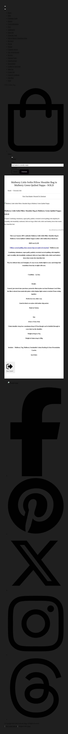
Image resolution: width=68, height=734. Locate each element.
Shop (9, 15)
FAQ (9, 27)
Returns (10, 21)
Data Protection (12, 61)
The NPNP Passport (13, 52)
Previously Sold (17, 190)
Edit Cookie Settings (11, 726)
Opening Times (12, 58)
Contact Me (11, 72)
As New (37, 274)
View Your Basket (27, 196)
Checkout (24, 171)
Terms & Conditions (13, 75)
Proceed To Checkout (40, 196)
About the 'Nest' (12, 35)
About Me (11, 32)
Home (9, 13)
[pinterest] (36, 534)
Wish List (10, 69)
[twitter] (36, 590)
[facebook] (36, 475)
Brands (9, 190)
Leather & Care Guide (14, 66)
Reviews (10, 55)
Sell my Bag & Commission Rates (17, 38)
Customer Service (13, 49)
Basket (15, 171)
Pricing (10, 44)
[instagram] (36, 655)
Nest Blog (11, 78)
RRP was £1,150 (34, 243)
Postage (10, 47)
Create (29, 726)
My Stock (10, 41)
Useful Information (13, 24)
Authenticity (11, 30)
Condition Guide (12, 18)
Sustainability (11, 64)
